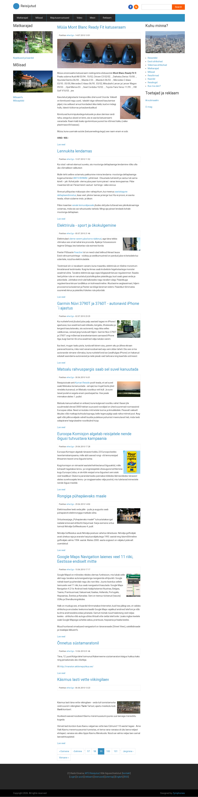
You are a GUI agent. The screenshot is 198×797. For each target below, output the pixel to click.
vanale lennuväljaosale (83, 205)
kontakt (126, 773)
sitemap (110, 777)
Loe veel (61, 144)
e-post (80, 777)
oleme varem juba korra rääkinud (85, 239)
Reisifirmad (153, 75)
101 (116, 751)
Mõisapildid (18, 100)
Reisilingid (152, 82)
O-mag (148, 107)
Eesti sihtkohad (155, 61)
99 (102, 752)
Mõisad (39, 18)
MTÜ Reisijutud (92, 773)
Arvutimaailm (152, 100)
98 (96, 751)
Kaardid (151, 79)
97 (89, 751)
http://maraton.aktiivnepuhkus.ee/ (76, 666)
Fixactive (78, 252)
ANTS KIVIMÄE (80, 178)
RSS (126, 777)
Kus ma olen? (154, 86)
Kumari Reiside (82, 382)
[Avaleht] (16, 6)
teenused (99, 777)
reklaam (89, 777)
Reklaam (107, 18)
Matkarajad (22, 18)
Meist (92, 18)
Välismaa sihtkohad (157, 65)
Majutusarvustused (59, 18)
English (118, 777)
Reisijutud (28, 6)
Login (72, 777)
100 (108, 751)
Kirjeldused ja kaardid (23, 58)
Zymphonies (179, 793)
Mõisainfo (18, 97)
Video (79, 18)
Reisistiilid (152, 58)
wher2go (70, 35)
